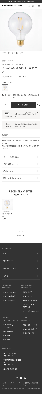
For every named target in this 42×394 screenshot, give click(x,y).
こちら (31, 146)
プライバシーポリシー (15, 384)
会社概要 (4, 384)
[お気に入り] (38, 105)
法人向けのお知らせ (10, 369)
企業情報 (6, 336)
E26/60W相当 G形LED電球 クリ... (7, 213)
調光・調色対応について (31, 311)
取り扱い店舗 (8, 331)
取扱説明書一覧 (28, 333)
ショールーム (27, 296)
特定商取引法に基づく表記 (31, 384)
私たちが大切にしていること (8, 326)
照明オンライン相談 (30, 300)
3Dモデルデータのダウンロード (9, 354)
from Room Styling (10, 292)
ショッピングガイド (30, 329)
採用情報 (6, 340)
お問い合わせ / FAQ (30, 325)
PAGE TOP (21, 236)
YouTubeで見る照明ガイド (28, 306)
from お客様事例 (9, 296)
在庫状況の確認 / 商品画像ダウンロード (12, 362)
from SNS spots (9, 300)
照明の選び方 (27, 292)
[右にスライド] (39, 30)
